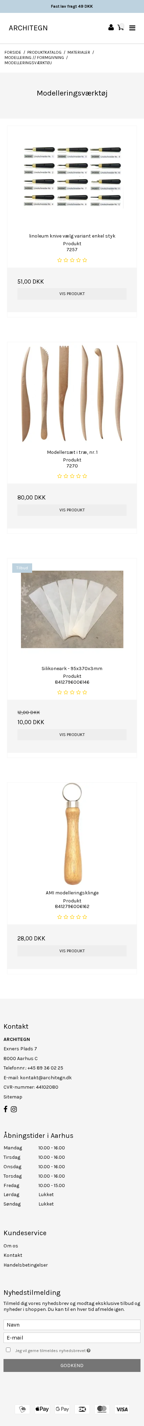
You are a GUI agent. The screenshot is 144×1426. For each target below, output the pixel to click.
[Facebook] (5, 1109)
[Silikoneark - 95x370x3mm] (72, 609)
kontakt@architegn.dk (46, 1078)
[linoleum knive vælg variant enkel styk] (72, 177)
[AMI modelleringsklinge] (72, 834)
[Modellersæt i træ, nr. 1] (72, 393)
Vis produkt (72, 293)
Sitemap (12, 1097)
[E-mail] (72, 1337)
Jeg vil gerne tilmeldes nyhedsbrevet (64, 1349)
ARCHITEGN (28, 27)
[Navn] (72, 1324)
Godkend (72, 1365)
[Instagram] (14, 1109)
